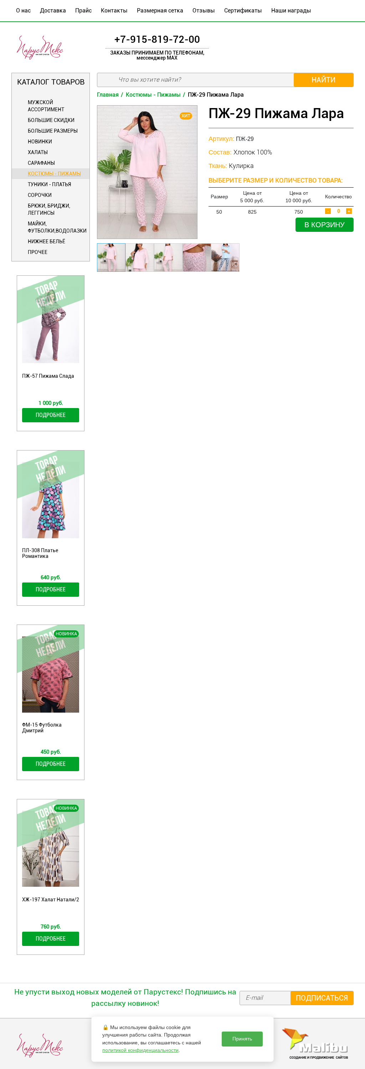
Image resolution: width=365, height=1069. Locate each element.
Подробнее (51, 415)
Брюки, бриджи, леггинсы (49, 209)
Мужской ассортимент (46, 106)
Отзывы (203, 10)
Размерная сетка (160, 10)
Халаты (38, 152)
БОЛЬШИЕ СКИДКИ (51, 120)
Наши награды (291, 10)
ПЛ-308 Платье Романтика (40, 553)
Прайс (83, 10)
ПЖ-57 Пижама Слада (48, 376)
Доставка (53, 10)
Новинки (40, 141)
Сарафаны (41, 163)
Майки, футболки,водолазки (57, 227)
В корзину (324, 225)
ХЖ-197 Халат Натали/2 (50, 899)
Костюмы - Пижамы (54, 174)
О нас (23, 10)
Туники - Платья (49, 184)
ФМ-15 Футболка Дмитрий (42, 727)
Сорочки (40, 195)
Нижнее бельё (46, 241)
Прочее (37, 252)
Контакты (114, 10)
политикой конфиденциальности (140, 1050)
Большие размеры (53, 131)
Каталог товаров (50, 82)
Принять (242, 1039)
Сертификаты (243, 10)
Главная (108, 94)
